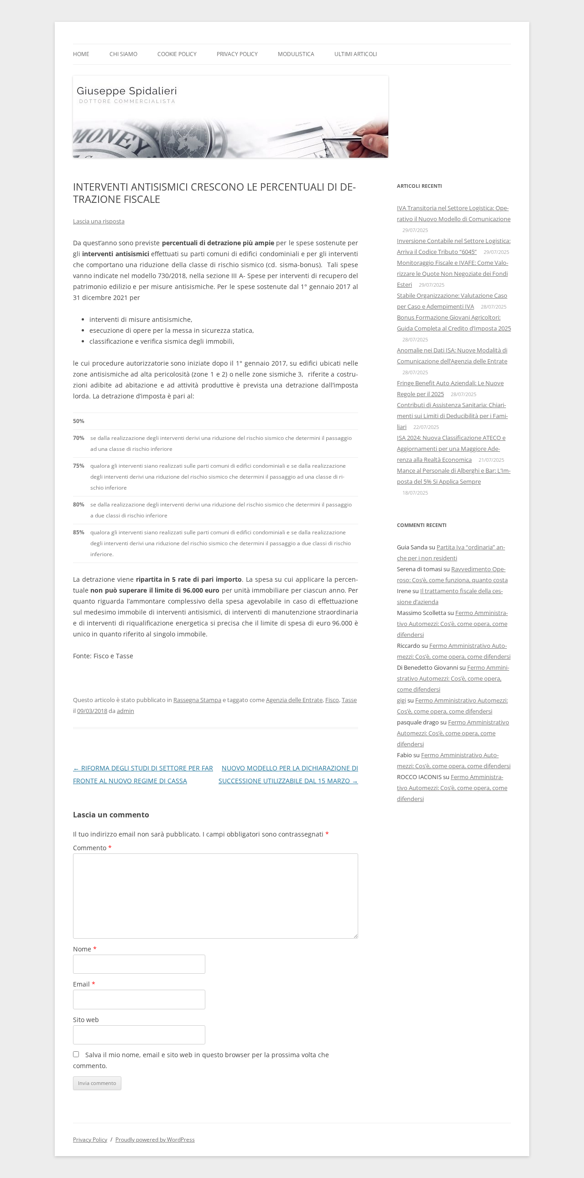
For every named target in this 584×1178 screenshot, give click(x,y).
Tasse (349, 700)
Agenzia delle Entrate (294, 700)
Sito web (86, 1019)
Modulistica (296, 54)
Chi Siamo (123, 54)
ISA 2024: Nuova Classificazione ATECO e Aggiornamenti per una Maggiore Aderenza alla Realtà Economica (451, 449)
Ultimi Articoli (355, 54)
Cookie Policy (177, 54)
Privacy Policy (237, 54)
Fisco (332, 700)
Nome (85, 949)
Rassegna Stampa (197, 700)
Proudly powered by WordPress (155, 1139)
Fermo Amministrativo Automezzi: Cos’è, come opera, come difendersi (452, 624)
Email (84, 984)
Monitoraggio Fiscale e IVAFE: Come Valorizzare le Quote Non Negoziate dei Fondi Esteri (452, 273)
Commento (92, 847)
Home (81, 54)
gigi (401, 700)
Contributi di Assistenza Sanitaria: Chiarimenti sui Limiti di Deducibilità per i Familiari (452, 416)
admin (125, 711)
